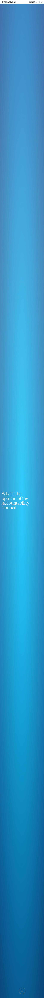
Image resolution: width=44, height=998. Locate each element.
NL (39, 2)
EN (41, 2)
